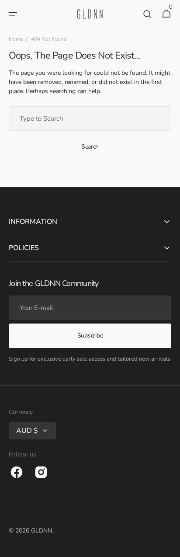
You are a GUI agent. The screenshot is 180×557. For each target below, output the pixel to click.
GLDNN (41, 530)
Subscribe (90, 335)
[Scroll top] (170, 547)
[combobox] (90, 118)
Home (16, 38)
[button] (13, 14)
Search (90, 147)
